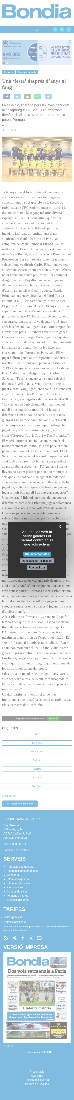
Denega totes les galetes (37, 560)
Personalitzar (37, 567)
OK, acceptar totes (37, 554)
